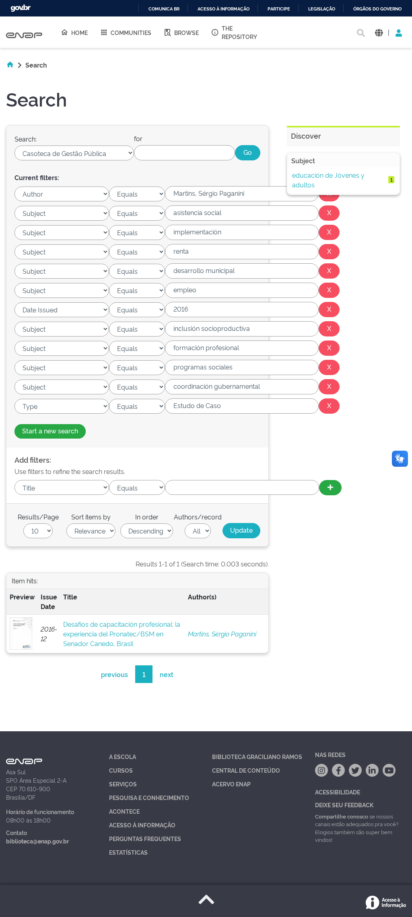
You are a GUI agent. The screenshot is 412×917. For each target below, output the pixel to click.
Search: (25, 138)
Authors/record (198, 516)
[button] (379, 32)
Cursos (121, 770)
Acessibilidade (337, 792)
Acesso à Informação (142, 825)
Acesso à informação (223, 9)
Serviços (123, 784)
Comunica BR (163, 9)
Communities (131, 32)
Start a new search (50, 430)
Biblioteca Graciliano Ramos (257, 756)
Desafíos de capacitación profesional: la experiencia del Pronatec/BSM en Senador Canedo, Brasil (121, 634)
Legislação (321, 9)
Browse (186, 32)
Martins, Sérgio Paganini (222, 633)
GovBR (20, 8)
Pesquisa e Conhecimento (149, 797)
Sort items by (91, 516)
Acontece (124, 811)
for (138, 138)
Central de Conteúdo (246, 770)
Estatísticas (128, 852)
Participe (279, 9)
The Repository (239, 32)
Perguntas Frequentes (145, 838)
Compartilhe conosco (341, 816)
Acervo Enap (231, 784)
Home (79, 32)
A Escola (122, 756)
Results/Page (38, 516)
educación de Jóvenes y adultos (328, 179)
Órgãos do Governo (377, 9)
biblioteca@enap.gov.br (37, 841)
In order (147, 516)
